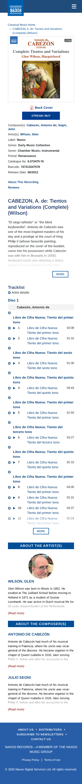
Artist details (20, 292)
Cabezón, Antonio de (41, 125)
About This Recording (23, 182)
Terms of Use (52, 759)
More (41, 531)
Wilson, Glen (29, 134)
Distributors (51, 729)
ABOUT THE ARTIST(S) (41, 546)
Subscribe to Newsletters (40, 734)
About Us (26, 729)
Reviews (13, 187)
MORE (60, 274)
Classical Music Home (21, 24)
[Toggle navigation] (73, 6)
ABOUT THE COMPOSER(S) (41, 624)
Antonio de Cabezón (29, 634)
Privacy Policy (30, 759)
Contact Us (41, 739)
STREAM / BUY (41, 115)
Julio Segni (19, 677)
